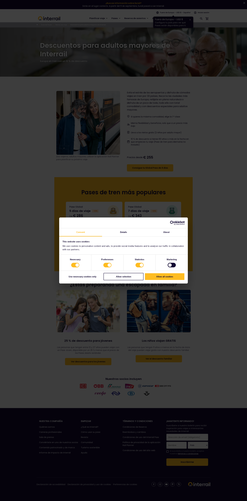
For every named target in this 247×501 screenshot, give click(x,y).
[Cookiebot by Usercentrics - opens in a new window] (172, 223)
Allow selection (123, 276)
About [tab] (166, 232)
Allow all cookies (164, 276)
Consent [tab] (80, 232)
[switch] (107, 265)
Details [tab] (123, 232)
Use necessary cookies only (82, 276)
